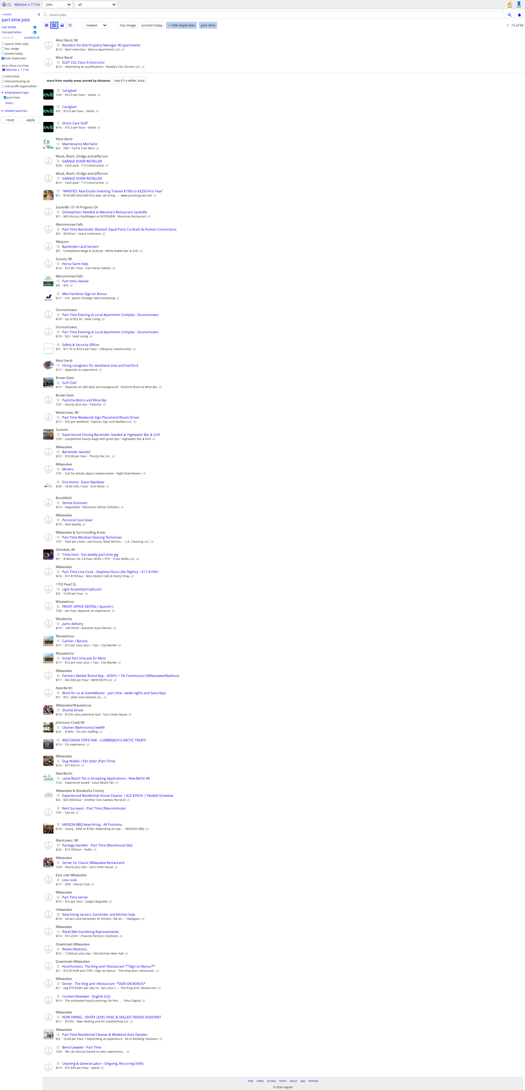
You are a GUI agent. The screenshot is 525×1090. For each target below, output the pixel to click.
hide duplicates (15, 58)
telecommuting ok (17, 81)
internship (12, 76)
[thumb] (54, 25)
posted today (14, 53)
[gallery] (62, 25)
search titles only (16, 44)
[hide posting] (123, 49)
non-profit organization (21, 86)
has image (12, 49)
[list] (46, 25)
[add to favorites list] (58, 44)
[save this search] (519, 15)
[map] (70, 25)
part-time (13, 97)
